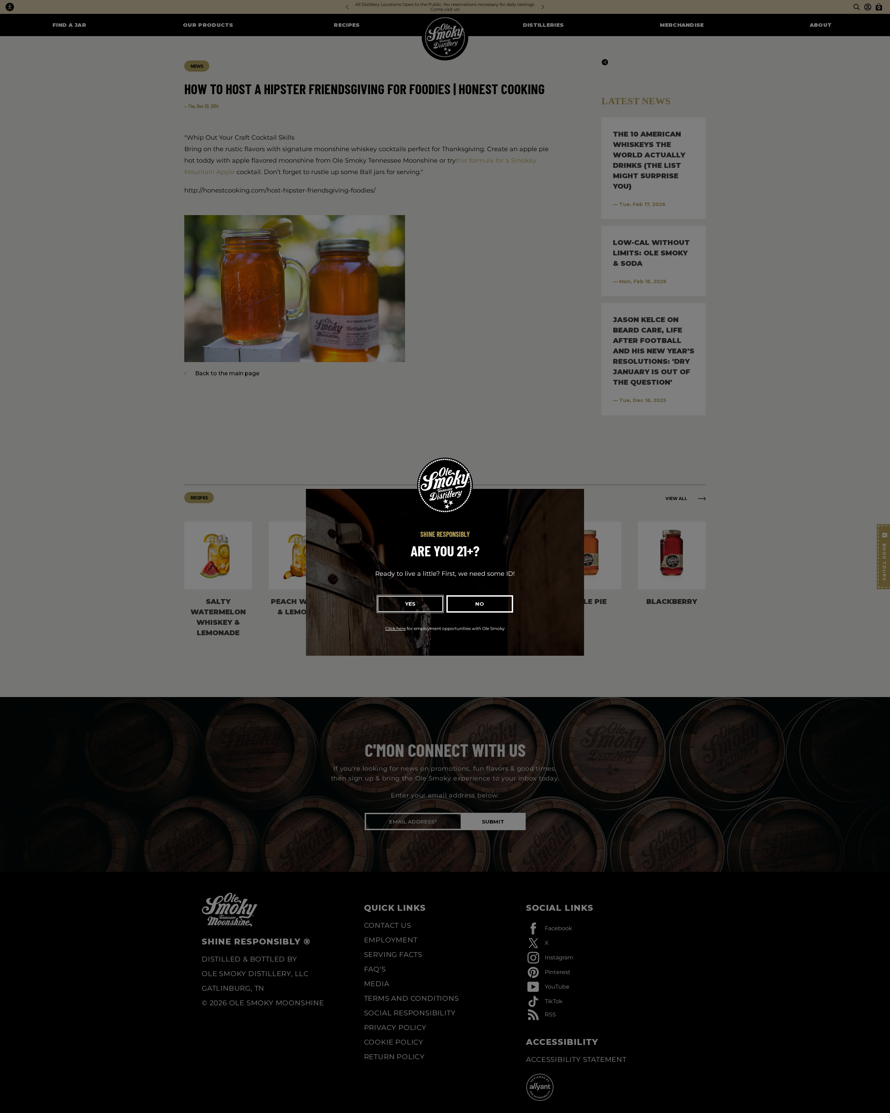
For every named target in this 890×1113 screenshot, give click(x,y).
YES (410, 603)
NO (479, 603)
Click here (395, 628)
